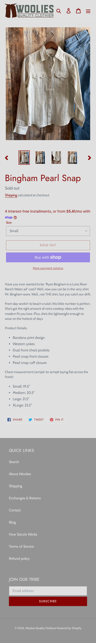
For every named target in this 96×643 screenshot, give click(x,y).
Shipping (11, 195)
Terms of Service (21, 546)
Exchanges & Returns (25, 498)
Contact (15, 510)
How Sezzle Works (23, 534)
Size (9, 222)
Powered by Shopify (69, 628)
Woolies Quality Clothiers (41, 628)
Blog (12, 522)
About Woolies (20, 474)
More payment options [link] (48, 268)
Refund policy (19, 558)
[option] (24, 157)
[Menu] (88, 11)
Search (14, 462)
